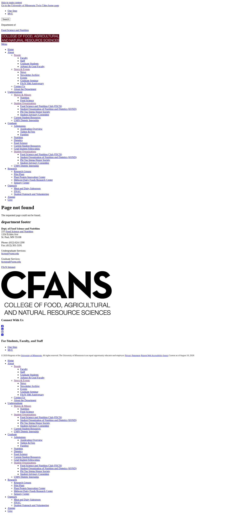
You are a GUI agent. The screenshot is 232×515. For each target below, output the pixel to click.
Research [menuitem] (12, 168)
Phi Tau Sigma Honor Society (35, 423)
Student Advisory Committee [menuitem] (34, 114)
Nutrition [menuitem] (24, 97)
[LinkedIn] (116, 329)
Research (12, 479)
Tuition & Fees (27, 443)
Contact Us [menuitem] (19, 86)
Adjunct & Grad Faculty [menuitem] (32, 66)
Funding (24, 445)
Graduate (12, 434)
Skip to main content (11, 2)
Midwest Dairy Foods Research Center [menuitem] (33, 180)
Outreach (12, 496)
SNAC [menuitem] (17, 191)
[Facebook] (116, 326)
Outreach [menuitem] (12, 185)
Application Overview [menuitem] (31, 129)
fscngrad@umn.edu (11, 261)
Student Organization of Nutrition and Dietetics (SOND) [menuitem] (48, 109)
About (11, 363)
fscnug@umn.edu (10, 253)
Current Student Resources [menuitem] (27, 117)
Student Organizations (25, 414)
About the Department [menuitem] (25, 89)
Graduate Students (29, 374)
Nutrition (24, 408)
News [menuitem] (23, 72)
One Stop (12, 10)
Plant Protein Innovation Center (29, 488)
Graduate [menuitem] (12, 123)
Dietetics (18, 451)
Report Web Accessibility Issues (154, 355)
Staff (22, 372)
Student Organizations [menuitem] (25, 103)
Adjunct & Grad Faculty (32, 377)
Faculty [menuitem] (24, 58)
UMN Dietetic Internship (26, 431)
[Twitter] (116, 334)
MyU (10, 13)
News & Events (22, 380)
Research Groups (22, 482)
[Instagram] (116, 332)
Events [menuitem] (23, 77)
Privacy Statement (132, 355)
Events (23, 389)
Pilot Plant (19, 485)
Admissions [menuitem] (20, 126)
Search (6, 19)
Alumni (11, 508)
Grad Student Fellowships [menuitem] (27, 148)
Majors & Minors (22, 406)
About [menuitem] (11, 52)
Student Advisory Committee (34, 426)
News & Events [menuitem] (22, 69)
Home (11, 360)
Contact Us (19, 397)
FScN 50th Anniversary (32, 394)
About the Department (25, 400)
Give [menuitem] (10, 199)
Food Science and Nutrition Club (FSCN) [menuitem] (41, 106)
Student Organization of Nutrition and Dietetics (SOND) (48, 420)
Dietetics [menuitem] (18, 140)
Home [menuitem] (11, 49)
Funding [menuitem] (24, 134)
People (17, 366)
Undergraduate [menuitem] (15, 92)
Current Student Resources (27, 428)
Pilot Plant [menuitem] (19, 174)
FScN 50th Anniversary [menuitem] (32, 83)
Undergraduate (15, 403)
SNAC (17, 502)
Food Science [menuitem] (27, 100)
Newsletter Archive (29, 386)
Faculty (24, 369)
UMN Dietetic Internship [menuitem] (26, 120)
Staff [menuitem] (22, 60)
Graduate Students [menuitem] (29, 63)
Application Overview (31, 440)
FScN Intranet (8, 267)
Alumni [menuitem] (11, 197)
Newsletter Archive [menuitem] (29, 75)
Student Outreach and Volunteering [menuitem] (31, 194)
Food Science (27, 411)
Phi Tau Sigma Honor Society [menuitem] (35, 112)
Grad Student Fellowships (27, 460)
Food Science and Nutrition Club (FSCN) (41, 417)
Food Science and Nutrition (15, 30)
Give (10, 511)
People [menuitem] (17, 55)
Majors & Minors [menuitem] (22, 94)
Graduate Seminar (29, 391)
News (23, 383)
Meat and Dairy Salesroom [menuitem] (27, 188)
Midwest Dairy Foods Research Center (33, 491)
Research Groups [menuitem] (22, 171)
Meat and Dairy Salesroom (27, 499)
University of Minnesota (31, 355)
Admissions (20, 437)
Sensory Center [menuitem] (21, 182)
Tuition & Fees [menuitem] (27, 131)
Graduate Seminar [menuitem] (29, 80)
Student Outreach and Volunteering (31, 505)
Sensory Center (21, 494)
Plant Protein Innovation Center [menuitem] (29, 177)
